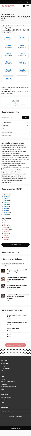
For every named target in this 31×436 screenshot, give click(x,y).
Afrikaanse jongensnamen (9, 145)
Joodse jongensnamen (18, 164)
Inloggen (27, 2)
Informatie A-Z (5, 363)
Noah (5, 196)
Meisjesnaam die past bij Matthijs (17, 322)
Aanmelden (20, 2)
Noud (5, 213)
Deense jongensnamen (18, 147)
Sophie (6, 229)
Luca (5, 198)
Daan (5, 208)
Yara (5, 233)
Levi (5, 204)
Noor (5, 237)
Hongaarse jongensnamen (19, 159)
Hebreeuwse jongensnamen (10, 157)
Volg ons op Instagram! (16, 345)
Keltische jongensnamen (9, 166)
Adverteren (4, 400)
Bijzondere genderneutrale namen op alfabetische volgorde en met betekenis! (18, 296)
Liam (5, 202)
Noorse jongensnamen (9, 170)
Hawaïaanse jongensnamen (20, 155)
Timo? (9, 334)
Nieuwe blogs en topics (8, 382)
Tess (5, 239)
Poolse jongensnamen (11, 171)
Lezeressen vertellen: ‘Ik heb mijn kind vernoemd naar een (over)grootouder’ (17, 287)
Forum (3, 379)
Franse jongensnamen (18, 151)
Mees (5, 211)
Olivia (5, 223)
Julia (5, 221)
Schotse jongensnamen (18, 174)
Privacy (3, 402)
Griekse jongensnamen (10, 154)
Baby (2, 371)
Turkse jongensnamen (18, 178)
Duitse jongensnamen (8, 149)
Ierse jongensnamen (7, 162)
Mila (5, 225)
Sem (5, 206)
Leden (2, 389)
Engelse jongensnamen (11, 150)
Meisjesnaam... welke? (13, 328)
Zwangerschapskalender (8, 387)
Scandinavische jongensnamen (11, 173)
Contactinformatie (6, 397)
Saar (5, 235)
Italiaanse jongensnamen (11, 163)
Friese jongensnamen (8, 153)
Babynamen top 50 (15, 244)
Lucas (6, 200)
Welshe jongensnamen (8, 180)
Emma (6, 227)
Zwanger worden (6, 366)
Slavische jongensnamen (9, 176)
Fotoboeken (4, 384)
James (6, 215)
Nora (5, 231)
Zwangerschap (5, 368)
